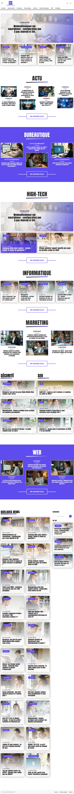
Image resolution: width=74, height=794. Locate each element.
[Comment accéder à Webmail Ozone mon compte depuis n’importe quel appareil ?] (62, 467)
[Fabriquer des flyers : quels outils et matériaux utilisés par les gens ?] (62, 338)
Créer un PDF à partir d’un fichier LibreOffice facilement (62, 164)
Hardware (25, 22)
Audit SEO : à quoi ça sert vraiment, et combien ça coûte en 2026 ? (55, 393)
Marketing (37, 323)
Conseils (8, 98)
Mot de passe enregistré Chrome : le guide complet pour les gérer (16, 430)
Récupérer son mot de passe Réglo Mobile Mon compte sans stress (18, 393)
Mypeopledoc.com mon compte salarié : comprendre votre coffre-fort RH (37, 589)
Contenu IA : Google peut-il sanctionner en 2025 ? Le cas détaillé (55, 430)
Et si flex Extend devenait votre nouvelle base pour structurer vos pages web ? (12, 482)
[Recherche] (67, 3)
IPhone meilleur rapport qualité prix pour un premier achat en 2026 (45, 59)
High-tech (37, 194)
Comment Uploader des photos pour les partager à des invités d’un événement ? (37, 466)
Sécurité (7, 375)
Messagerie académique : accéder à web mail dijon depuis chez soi (27, 297)
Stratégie (12, 347)
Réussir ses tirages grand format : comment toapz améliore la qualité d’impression (11, 666)
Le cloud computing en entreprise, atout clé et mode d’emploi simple (9, 103)
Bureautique (37, 135)
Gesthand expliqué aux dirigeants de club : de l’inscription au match (46, 298)
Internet (11, 477)
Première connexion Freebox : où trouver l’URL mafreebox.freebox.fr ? (12, 615)
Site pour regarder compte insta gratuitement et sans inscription (37, 694)
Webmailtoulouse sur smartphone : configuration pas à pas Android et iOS (24, 28)
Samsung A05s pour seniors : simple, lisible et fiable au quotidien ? (9, 60)
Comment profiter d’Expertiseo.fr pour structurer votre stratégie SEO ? (52, 411)
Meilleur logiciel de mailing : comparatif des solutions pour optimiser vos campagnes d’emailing (12, 353)
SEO (40, 375)
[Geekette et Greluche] (10, 3)
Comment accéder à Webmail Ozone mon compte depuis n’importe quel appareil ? (62, 482)
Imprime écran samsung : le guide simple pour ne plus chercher (37, 667)
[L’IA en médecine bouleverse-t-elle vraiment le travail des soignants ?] (65, 103)
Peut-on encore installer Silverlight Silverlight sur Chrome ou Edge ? (61, 563)
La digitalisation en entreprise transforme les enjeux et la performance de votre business (27, 94)
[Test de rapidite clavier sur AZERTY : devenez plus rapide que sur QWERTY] (37, 160)
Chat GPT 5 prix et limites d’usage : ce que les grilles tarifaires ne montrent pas (11, 720)
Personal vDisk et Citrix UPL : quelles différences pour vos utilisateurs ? (64, 297)
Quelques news (10, 512)
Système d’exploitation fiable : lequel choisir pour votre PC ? (46, 103)
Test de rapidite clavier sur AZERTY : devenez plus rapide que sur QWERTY (37, 148)
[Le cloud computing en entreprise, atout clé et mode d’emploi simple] (9, 91)
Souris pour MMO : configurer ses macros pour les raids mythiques (64, 59)
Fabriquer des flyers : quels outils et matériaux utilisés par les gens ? (62, 352)
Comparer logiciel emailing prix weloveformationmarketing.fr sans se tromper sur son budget (37, 336)
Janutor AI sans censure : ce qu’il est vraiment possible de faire (11, 746)
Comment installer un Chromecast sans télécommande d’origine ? (36, 641)
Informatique (37, 273)
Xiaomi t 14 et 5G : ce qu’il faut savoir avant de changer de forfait (37, 746)
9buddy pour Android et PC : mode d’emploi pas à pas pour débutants (62, 547)
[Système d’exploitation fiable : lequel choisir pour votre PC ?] (46, 91)
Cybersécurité (7, 383)
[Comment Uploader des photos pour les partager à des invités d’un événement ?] (37, 477)
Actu (37, 78)
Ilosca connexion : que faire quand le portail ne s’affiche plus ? (9, 298)
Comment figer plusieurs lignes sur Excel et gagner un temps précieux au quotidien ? (27, 59)
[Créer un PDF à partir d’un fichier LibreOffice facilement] (62, 150)
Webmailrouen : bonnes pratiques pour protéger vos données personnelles (18, 411)
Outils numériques (26, 47)
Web (37, 452)
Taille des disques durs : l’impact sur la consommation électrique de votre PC (37, 614)
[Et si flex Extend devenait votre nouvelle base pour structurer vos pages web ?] (12, 467)
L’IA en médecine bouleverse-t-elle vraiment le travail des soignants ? (65, 93)
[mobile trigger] (2, 3)
